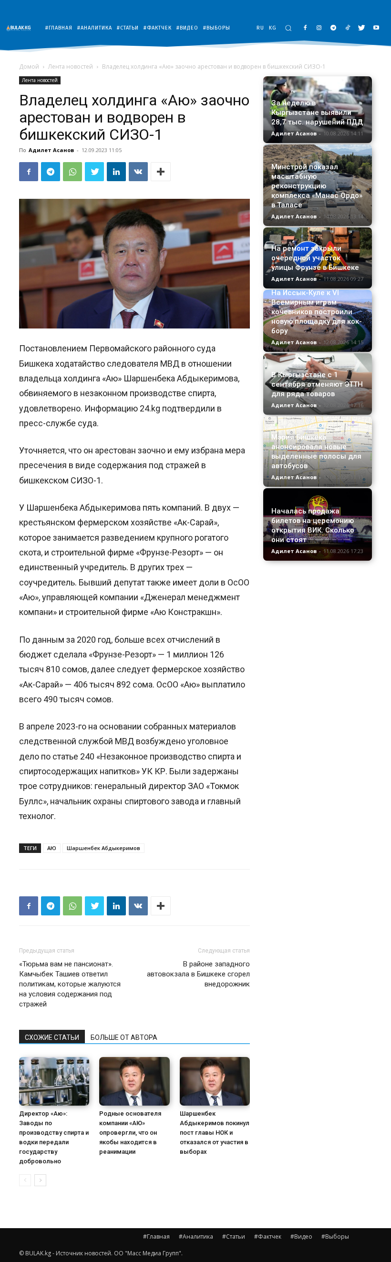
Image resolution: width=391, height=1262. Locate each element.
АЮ (51, 848)
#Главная (156, 1236)
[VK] (138, 171)
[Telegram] (333, 28)
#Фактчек (267, 1236)
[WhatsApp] (72, 171)
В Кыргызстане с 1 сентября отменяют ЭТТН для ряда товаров (317, 384)
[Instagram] (319, 28)
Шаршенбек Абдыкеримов (103, 848)
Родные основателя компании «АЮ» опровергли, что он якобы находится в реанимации (130, 1132)
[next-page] (40, 1180)
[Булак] (21, 28)
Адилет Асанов (51, 150)
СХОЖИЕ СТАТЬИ (52, 1037)
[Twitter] (361, 28)
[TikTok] (348, 28)
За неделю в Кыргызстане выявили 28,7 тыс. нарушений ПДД (317, 112)
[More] (161, 171)
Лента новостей (70, 66)
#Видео (301, 1236)
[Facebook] (305, 28)
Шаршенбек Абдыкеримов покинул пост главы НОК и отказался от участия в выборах (214, 1132)
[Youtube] (376, 28)
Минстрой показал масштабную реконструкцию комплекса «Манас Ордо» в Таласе (316, 186)
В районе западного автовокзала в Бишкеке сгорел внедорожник (198, 974)
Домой (29, 66)
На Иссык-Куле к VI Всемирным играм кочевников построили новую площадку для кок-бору (316, 311)
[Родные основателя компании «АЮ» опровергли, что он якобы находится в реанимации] (134, 1081)
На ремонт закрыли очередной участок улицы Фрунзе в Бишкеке (315, 258)
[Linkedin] (116, 171)
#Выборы (335, 1236)
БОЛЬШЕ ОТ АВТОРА (124, 1037)
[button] (288, 28)
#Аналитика (196, 1236)
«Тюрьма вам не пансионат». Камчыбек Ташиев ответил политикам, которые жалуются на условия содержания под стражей (70, 984)
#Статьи (233, 1236)
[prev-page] (25, 1180)
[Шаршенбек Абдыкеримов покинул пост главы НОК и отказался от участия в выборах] (215, 1081)
